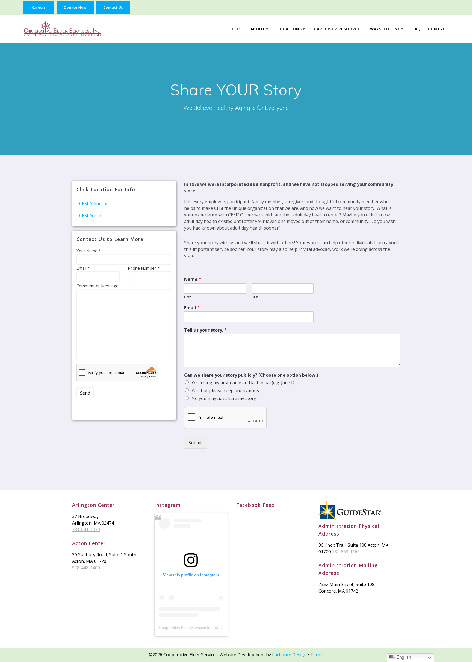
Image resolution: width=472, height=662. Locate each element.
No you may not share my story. (224, 398)
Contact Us (113, 7)
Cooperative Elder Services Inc (185, 627)
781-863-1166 (346, 552)
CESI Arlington (94, 204)
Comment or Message (97, 285)
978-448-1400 (86, 568)
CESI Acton (90, 216)
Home (237, 28)
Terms (317, 655)
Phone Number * (144, 268)
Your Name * (88, 250)
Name (192, 279)
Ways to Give (385, 28)
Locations (290, 28)
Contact (438, 28)
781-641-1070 (86, 529)
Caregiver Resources (338, 28)
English (403, 657)
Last (255, 297)
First (187, 297)
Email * (83, 268)
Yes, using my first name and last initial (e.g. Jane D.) (244, 382)
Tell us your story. (205, 330)
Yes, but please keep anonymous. (225, 390)
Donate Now (75, 7)
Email (192, 308)
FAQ (416, 28)
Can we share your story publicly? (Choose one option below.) (251, 375)
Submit (195, 443)
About (257, 28)
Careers (39, 7)
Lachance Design (289, 655)
